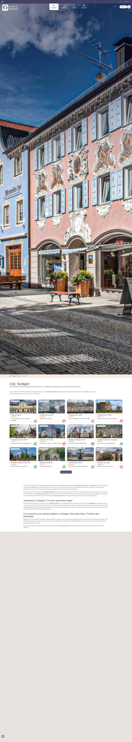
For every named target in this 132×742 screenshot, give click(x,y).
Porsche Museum (76, 521)
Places (53, 7)
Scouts (84, 7)
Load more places (66, 472)
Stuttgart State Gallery (41, 493)
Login (121, 1)
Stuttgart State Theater (59, 495)
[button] (2, 736)
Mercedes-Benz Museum (29, 521)
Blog (74, 7)
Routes (64, 7)
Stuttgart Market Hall (64, 525)
